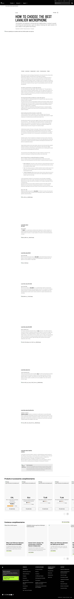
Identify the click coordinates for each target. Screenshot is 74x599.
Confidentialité (60, 597)
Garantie (62, 581)
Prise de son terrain (43, 71)
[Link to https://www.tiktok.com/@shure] (13, 594)
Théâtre (48, 71)
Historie (37, 571)
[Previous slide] (64, 514)
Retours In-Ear (26, 580)
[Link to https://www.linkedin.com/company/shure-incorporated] (7, 594)
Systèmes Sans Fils (27, 571)
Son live (38, 71)
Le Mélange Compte (39, 576)
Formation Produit (64, 577)
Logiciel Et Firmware (65, 579)
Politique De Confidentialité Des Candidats (40, 586)
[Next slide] (67, 514)
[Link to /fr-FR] (4, 3)
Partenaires (37, 580)
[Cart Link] (72, 3)
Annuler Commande (64, 586)
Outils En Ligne (63, 575)
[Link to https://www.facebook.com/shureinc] (2, 594)
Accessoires (25, 586)
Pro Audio (23, 71)
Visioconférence (26, 573)
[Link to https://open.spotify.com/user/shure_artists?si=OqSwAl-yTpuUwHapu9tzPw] (9, 594)
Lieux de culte (27, 71)
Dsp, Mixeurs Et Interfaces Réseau (28, 583)
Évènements (50, 575)
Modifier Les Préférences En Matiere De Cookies (41, 583)
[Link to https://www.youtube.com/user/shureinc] (11, 595)
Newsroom (50, 572)
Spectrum (50, 577)
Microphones (25, 569)
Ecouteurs (25, 578)
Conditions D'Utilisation (66, 597)
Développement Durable (40, 578)
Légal (71, 597)
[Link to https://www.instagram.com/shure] (6, 594)
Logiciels (24, 588)
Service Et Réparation (65, 569)
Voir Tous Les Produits (27, 590)
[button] (26, 502)
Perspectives (50, 570)
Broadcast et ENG (33, 71)
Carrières (37, 573)
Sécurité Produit (64, 583)
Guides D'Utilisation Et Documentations (65, 572)
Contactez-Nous (64, 588)
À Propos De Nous (38, 569)
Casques (24, 576)
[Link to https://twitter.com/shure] (4, 594)
